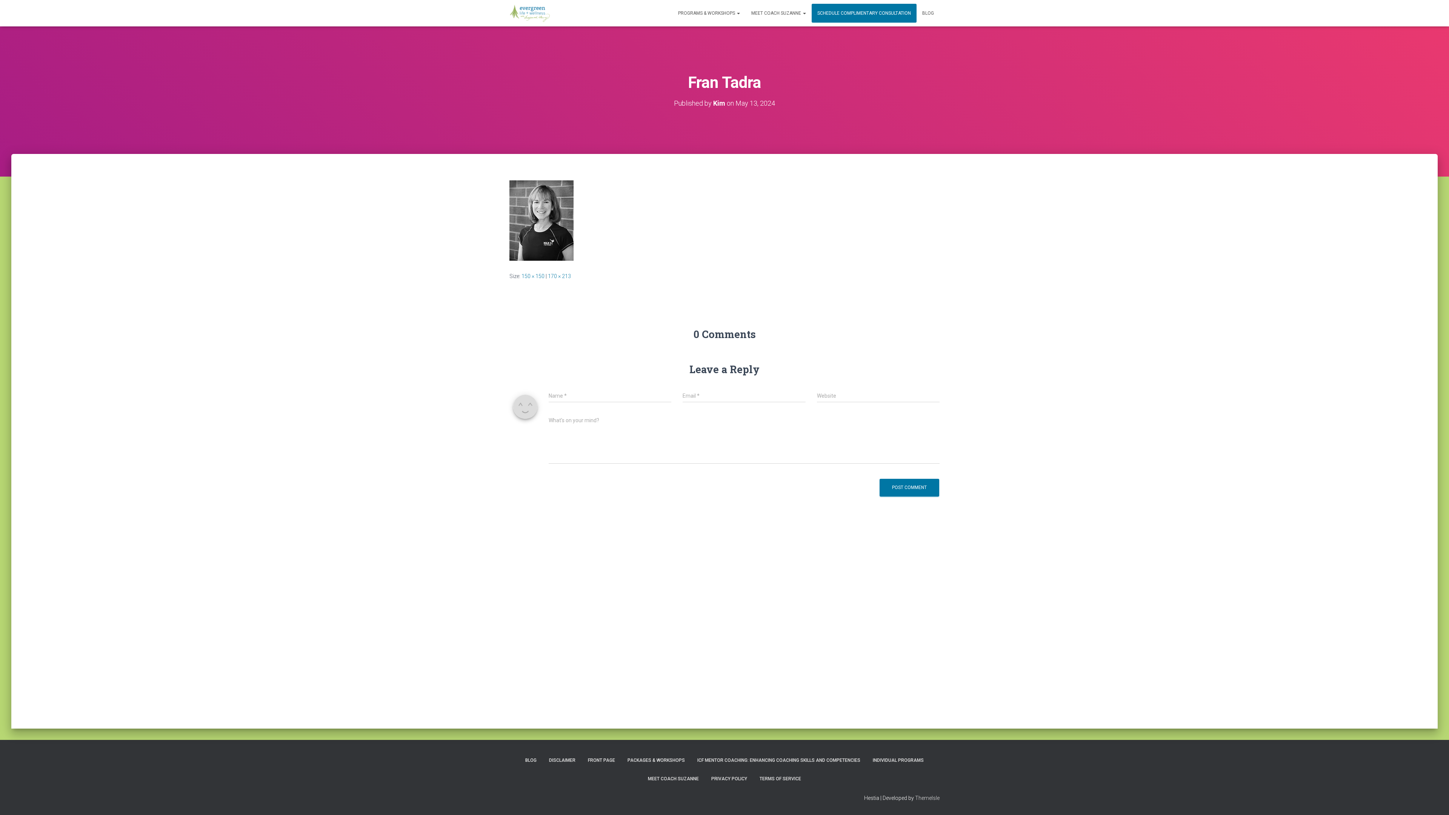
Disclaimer (562, 760)
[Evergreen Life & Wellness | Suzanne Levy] (529, 13)
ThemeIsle (927, 798)
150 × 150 (533, 276)
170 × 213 (559, 276)
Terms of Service (780, 778)
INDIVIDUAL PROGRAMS (898, 760)
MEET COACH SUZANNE (776, 13)
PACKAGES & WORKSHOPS (656, 760)
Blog (928, 13)
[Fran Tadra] (541, 220)
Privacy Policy (729, 778)
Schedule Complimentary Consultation (864, 13)
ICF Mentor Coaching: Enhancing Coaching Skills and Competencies (778, 760)
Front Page (601, 760)
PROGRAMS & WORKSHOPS (707, 13)
